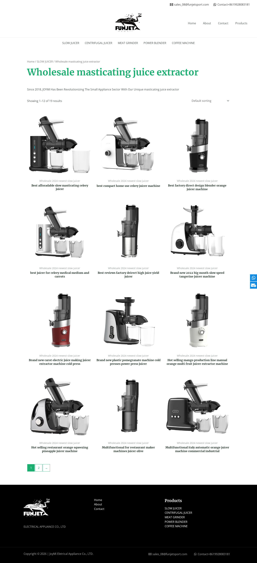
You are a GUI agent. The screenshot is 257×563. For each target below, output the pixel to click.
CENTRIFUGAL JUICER (98, 43)
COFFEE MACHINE (183, 43)
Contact (223, 23)
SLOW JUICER (70, 43)
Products (241, 23)
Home (192, 23)
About (207, 23)
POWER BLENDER (155, 43)
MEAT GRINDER (128, 43)
